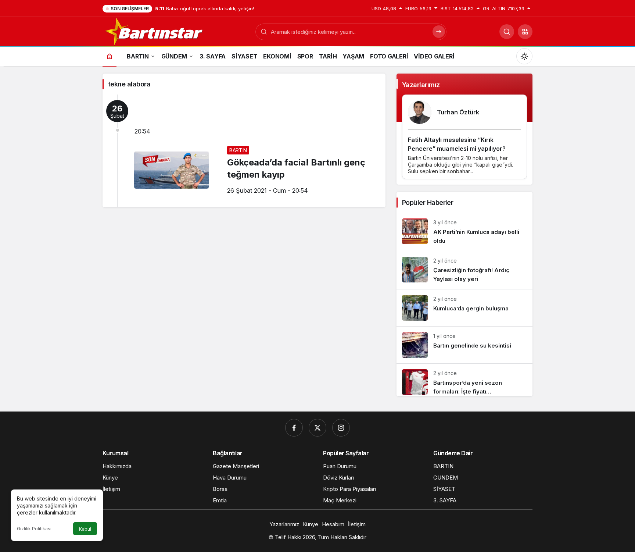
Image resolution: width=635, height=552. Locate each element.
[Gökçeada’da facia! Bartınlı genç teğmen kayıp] (244, 151)
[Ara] (506, 31)
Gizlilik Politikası (34, 528)
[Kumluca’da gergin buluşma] (464, 307)
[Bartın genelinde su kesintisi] (464, 345)
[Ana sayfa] (109, 56)
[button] (525, 31)
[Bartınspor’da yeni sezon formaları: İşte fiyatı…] (464, 380)
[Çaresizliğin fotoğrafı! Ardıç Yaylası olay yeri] (464, 270)
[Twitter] (317, 428)
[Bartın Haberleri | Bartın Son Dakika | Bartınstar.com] (154, 31)
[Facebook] (294, 428)
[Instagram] (341, 428)
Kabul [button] (85, 529)
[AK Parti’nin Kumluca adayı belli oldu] (464, 232)
